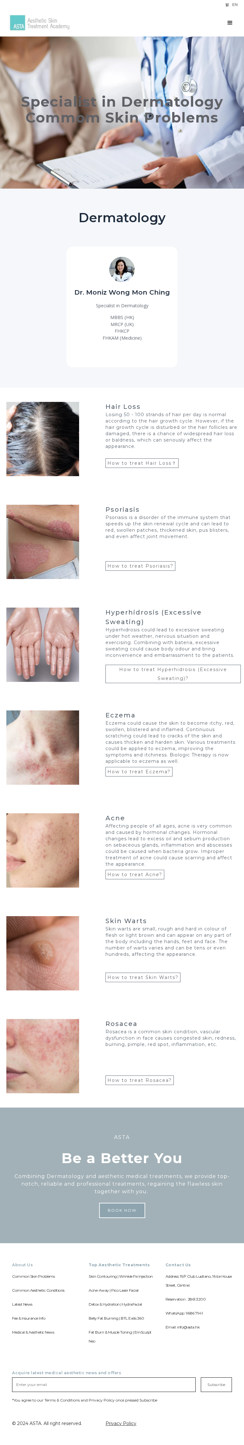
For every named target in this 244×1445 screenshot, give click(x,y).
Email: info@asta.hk (183, 1327)
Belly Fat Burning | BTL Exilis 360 (116, 1318)
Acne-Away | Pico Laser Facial (114, 1290)
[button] (230, 22)
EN (235, 4)
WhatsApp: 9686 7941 (184, 1313)
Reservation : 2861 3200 (186, 1299)
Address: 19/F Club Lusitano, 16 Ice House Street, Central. (199, 1281)
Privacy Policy (120, 1423)
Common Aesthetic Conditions (38, 1290)
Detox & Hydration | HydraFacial (115, 1304)
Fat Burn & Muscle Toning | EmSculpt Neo (120, 1336)
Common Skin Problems (33, 1276)
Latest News (22, 1304)
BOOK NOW (122, 1210)
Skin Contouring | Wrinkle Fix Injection (121, 1276)
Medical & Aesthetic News (33, 1332)
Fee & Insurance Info (28, 1318)
